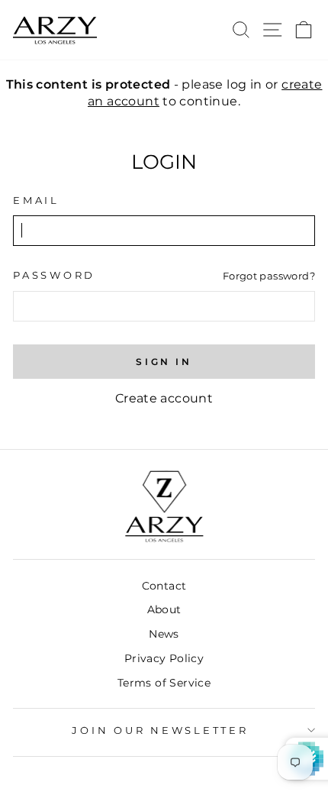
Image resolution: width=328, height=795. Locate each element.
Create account (164, 398)
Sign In (163, 361)
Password (54, 275)
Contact (164, 586)
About (164, 609)
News (164, 634)
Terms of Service (164, 683)
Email (36, 200)
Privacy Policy (164, 658)
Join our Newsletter (160, 730)
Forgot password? (269, 276)
